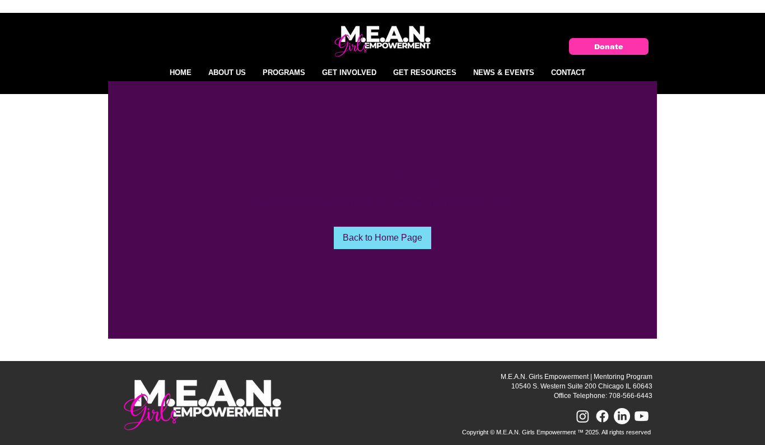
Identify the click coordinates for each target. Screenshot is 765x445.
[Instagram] (583, 416)
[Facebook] (602, 416)
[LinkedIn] (622, 416)
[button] (227, 72)
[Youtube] (641, 416)
